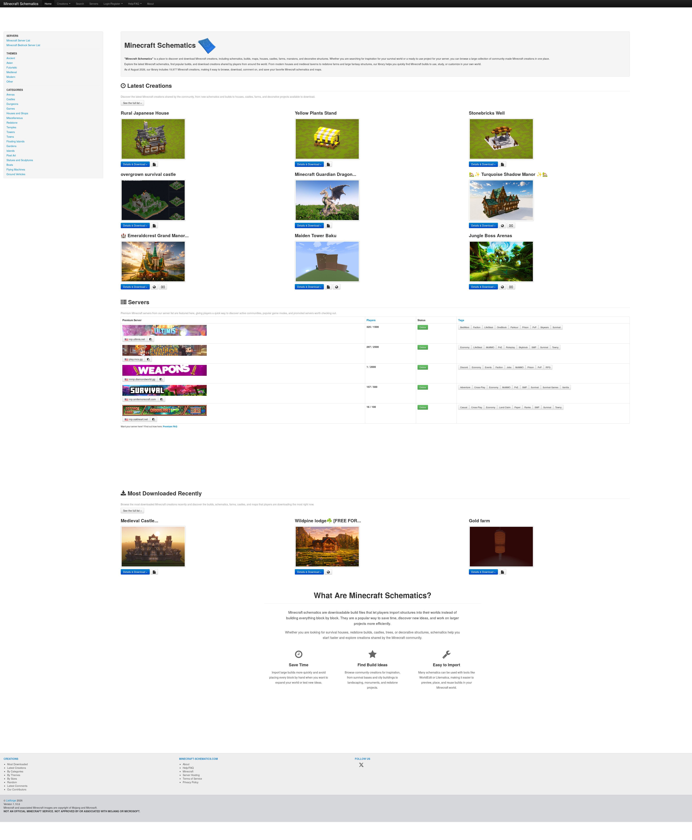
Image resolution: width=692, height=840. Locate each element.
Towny (555, 347)
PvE (500, 347)
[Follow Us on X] (361, 765)
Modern (10, 77)
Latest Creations (16, 768)
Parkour (514, 327)
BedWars (464, 327)
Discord (464, 367)
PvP (534, 327)
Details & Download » (135, 164)
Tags (461, 320)
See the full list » (132, 103)
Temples (11, 127)
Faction (476, 327)
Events (488, 367)
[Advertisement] (346, 20)
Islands (10, 150)
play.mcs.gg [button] (135, 359)
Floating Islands (15, 141)
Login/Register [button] (112, 3)
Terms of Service (192, 778)
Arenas (10, 94)
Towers (10, 132)
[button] (150, 339)
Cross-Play (479, 387)
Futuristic (11, 67)
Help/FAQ (188, 768)
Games (10, 108)
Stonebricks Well (487, 113)
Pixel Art (11, 155)
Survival (557, 327)
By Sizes (12, 778)
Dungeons (12, 104)
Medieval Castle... (139, 520)
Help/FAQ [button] (134, 3)
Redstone (11, 122)
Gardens (11, 146)
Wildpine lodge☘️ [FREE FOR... (328, 520)
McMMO (490, 347)
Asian (9, 63)
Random (12, 782)
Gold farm (479, 520)
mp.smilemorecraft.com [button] (142, 399)
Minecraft (188, 771)
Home (48, 3)
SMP (534, 347)
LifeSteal (488, 327)
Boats (9, 165)
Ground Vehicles (15, 174)
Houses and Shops (17, 113)
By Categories (15, 771)
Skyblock (523, 347)
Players (371, 320)
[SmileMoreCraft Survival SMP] (164, 394)
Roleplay (510, 347)
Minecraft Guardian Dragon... (325, 174)
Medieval (11, 72)
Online (423, 327)
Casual (463, 407)
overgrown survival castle (148, 174)
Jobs (509, 367)
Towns (10, 136)
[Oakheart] (164, 414)
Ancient (10, 58)
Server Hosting (191, 775)
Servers (93, 3)
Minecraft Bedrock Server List (23, 45)
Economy (464, 347)
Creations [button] (63, 3)
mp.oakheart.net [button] (138, 419)
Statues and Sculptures (19, 160)
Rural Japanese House (145, 113)
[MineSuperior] (164, 354)
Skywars (544, 327)
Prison (525, 327)
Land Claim (505, 407)
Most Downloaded (17, 764)
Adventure (465, 387)
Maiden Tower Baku (315, 235)
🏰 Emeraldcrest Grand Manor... (155, 235)
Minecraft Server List (18, 40)
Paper (517, 407)
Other (9, 81)
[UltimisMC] (164, 334)
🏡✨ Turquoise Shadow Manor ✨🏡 (508, 174)
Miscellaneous (14, 118)
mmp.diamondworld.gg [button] (141, 379)
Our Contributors (16, 789)
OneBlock (502, 327)
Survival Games (550, 387)
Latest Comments (17, 786)
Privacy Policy (190, 782)
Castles (10, 99)
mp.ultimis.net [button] (136, 339)
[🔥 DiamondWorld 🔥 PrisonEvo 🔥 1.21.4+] (164, 374)
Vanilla (565, 387)
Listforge (11, 800)
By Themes (13, 775)
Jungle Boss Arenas (490, 235)
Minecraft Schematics (21, 3)
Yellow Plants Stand (316, 113)
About (150, 3)
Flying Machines (15, 169)
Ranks (527, 407)
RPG (548, 367)
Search (80, 3)
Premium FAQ (170, 426)
